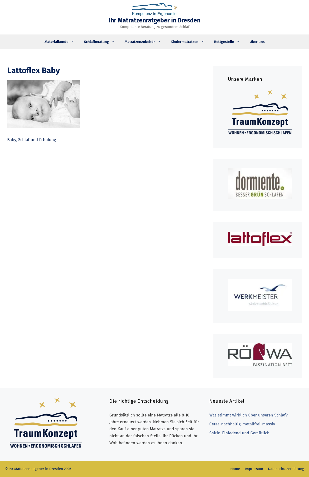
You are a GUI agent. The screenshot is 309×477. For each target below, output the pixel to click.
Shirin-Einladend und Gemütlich (239, 433)
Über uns (257, 42)
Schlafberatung (96, 42)
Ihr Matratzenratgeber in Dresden (154, 20)
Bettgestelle (224, 42)
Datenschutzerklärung (286, 469)
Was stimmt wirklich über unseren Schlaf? (248, 415)
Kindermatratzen (184, 42)
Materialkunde (56, 42)
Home (235, 469)
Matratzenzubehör (140, 42)
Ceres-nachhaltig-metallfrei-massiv (242, 424)
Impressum (254, 469)
